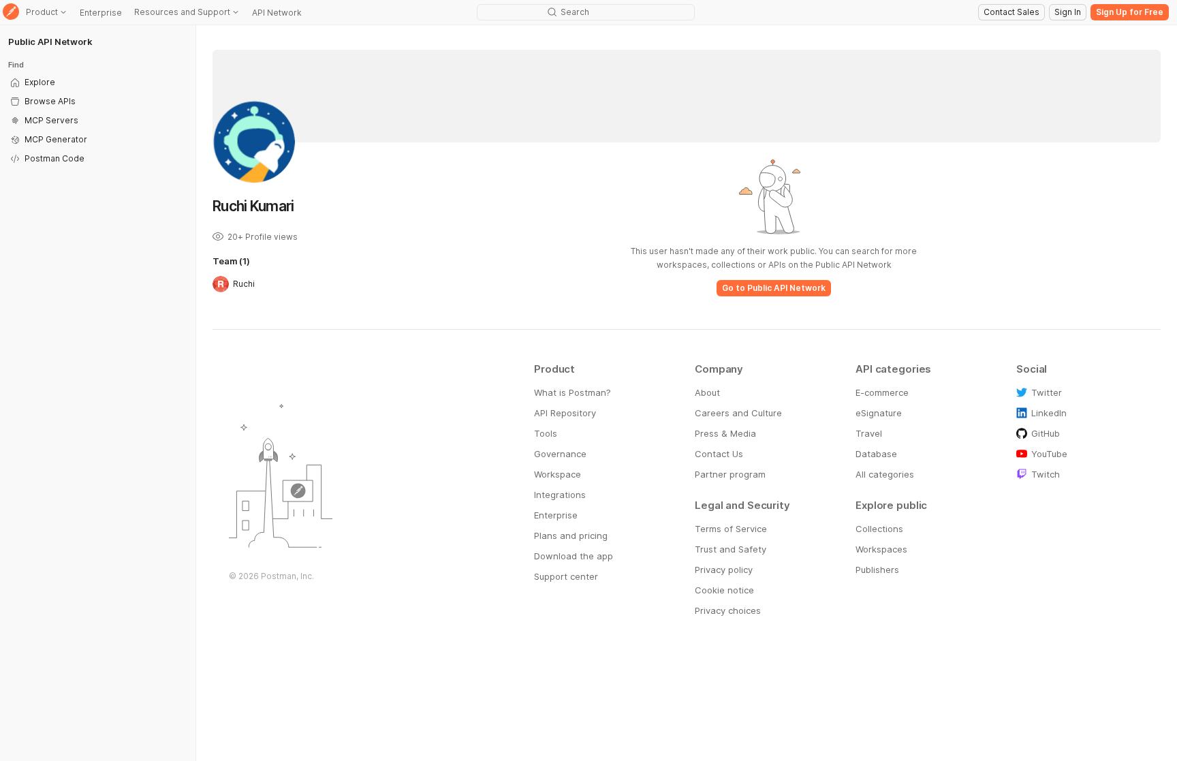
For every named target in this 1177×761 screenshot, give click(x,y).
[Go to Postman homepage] (11, 12)
